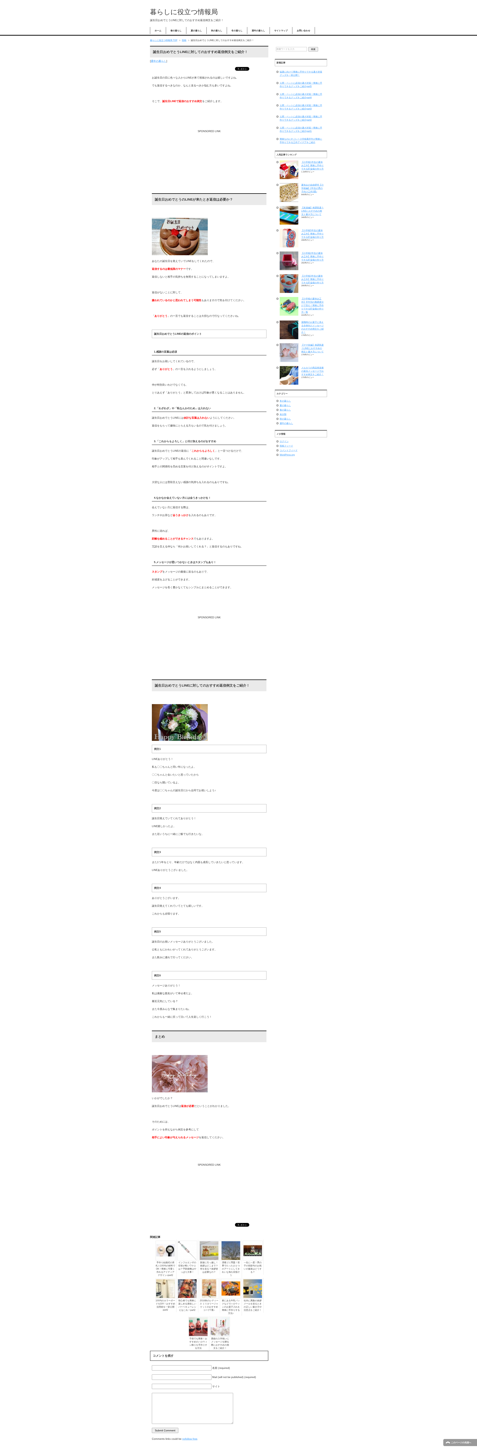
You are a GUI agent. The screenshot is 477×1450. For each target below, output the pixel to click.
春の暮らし (176, 30)
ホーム (158, 30)
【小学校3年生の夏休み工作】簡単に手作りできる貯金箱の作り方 (312, 279)
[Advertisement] (209, 163)
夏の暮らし (196, 30)
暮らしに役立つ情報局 (184, 12)
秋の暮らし (216, 30)
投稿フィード (286, 446)
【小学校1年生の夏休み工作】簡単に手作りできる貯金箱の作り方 (312, 165)
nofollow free (189, 1438)
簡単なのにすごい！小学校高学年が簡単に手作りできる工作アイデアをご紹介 (301, 141)
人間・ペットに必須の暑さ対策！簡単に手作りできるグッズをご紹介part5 (301, 85)
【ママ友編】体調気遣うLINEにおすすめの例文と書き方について (312, 348)
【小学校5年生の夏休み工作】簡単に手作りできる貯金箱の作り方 (312, 233)
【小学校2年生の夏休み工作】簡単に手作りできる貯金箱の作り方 (312, 256)
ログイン (284, 441)
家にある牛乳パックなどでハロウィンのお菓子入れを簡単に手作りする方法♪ (231, 1307)
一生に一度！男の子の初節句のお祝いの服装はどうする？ (253, 1267)
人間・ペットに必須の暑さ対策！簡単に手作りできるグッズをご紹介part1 (301, 129)
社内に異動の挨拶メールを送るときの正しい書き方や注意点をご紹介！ (253, 1305)
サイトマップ (281, 30)
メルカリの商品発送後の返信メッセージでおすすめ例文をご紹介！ (312, 371)
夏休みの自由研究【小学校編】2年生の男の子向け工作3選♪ (312, 188)
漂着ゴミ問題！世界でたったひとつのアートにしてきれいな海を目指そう (231, 1268)
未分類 (283, 414)
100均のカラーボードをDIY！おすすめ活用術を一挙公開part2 (165, 1305)
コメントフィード (289, 450)
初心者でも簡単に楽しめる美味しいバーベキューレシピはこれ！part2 (187, 1305)
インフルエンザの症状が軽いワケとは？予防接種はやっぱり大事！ (187, 1267)
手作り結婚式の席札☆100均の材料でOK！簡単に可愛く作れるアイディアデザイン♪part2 (165, 1268)
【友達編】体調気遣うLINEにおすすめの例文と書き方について (312, 211)
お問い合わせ (303, 30)
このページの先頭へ (461, 1442)
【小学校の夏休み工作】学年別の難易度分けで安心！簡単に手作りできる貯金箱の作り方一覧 (312, 305)
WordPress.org (287, 455)
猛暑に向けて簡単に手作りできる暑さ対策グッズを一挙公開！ (301, 73)
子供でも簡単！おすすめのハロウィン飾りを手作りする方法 (198, 1343)
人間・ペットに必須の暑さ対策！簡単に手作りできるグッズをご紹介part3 (301, 107)
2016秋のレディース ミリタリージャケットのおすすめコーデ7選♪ (209, 1305)
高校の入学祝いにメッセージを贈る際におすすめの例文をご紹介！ (220, 1343)
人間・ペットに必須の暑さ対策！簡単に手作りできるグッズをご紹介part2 (301, 118)
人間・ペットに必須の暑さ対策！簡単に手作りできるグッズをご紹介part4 (301, 96)
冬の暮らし (237, 30)
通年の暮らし (258, 30)
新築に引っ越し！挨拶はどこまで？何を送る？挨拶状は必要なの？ (209, 1267)
